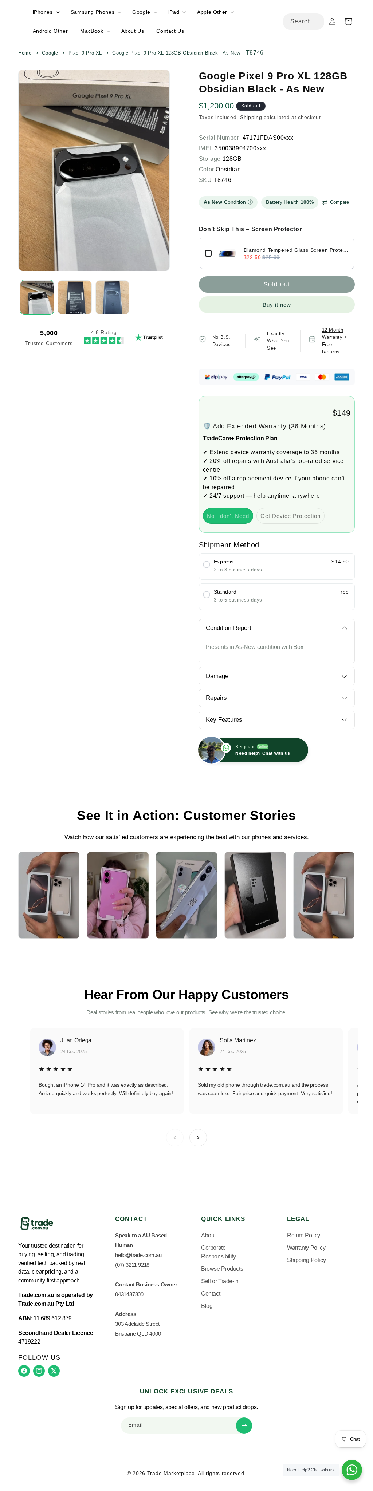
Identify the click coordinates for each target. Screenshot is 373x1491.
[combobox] (303, 21)
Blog (206, 1306)
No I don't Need (230, 518)
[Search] (316, 21)
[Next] (198, 1137)
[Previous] (175, 1137)
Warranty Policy (306, 1248)
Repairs (216, 697)
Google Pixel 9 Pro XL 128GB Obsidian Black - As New (176, 53)
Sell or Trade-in (220, 1281)
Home (24, 53)
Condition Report (228, 627)
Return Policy (303, 1235)
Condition (228, 202)
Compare (339, 202)
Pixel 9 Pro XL (85, 53)
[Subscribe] (244, 1425)
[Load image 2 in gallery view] (74, 297)
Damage (217, 676)
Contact (210, 1293)
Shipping (251, 117)
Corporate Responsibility (218, 1252)
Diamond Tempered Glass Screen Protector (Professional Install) (296, 250)
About (208, 1235)
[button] (45, 12)
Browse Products (222, 1269)
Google (50, 53)
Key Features (224, 719)
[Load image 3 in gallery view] (112, 297)
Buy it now (277, 305)
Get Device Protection (292, 518)
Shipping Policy (306, 1260)
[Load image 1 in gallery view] (37, 297)
